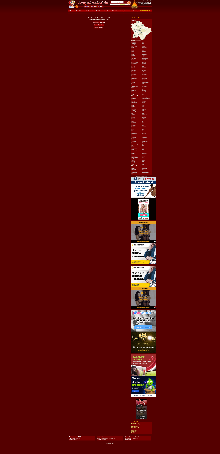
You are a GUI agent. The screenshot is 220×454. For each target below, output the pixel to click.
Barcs (132, 99)
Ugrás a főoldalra (99, 27)
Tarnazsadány (134, 83)
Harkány (143, 102)
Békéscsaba (134, 146)
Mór (132, 130)
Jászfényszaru (134, 62)
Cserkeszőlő (144, 47)
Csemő (132, 47)
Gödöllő (143, 55)
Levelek (133, 66)
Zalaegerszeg (144, 141)
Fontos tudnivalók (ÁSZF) (75, 436)
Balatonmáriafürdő (146, 98)
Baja (132, 145)
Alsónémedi (133, 43)
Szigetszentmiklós (145, 172)
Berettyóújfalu (134, 46)
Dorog (132, 119)
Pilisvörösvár (134, 133)
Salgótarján (144, 78)
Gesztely (133, 55)
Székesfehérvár (145, 136)
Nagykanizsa (134, 132)
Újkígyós (143, 162)
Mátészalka (144, 67)
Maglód (132, 67)
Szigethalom (134, 172)
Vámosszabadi (134, 140)
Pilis (143, 77)
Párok (117, 10)
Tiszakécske (134, 162)
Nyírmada (144, 75)
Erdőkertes (144, 51)
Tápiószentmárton (145, 82)
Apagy (143, 43)
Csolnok (143, 118)
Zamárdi (133, 110)
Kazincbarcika (134, 63)
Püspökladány (134, 78)
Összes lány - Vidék (99, 25)
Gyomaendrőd (134, 150)
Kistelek (143, 156)
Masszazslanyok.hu (136, 424)
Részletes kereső (100, 10)
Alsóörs (143, 113)
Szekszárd (133, 109)
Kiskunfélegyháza (135, 154)
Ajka (132, 113)
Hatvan (132, 59)
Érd (142, 121)
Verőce (132, 94)
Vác (132, 91)
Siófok (143, 107)
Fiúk (113, 10)
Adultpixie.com (134, 432)
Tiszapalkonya (134, 86)
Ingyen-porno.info (135, 428)
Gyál (143, 169)
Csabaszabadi (134, 148)
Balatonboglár (145, 97)
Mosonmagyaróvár (146, 130)
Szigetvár (144, 109)
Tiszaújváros (144, 86)
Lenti (132, 129)
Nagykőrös (133, 71)
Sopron (143, 134)
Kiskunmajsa (134, 156)
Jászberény (144, 60)
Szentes (133, 161)
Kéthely (143, 103)
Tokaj (132, 87)
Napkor (143, 71)
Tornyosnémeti (145, 87)
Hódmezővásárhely (135, 152)
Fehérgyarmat (134, 52)
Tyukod (143, 89)
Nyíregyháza (144, 74)
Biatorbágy (144, 117)
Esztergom (133, 122)
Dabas (132, 149)
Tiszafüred (144, 85)
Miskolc (143, 69)
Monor (143, 170)
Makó (143, 157)
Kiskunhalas (144, 154)
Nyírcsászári (134, 74)
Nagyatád (133, 106)
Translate (122, 4)
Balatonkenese (134, 115)
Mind (143, 94)
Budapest (133, 20)
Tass (143, 161)
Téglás (143, 83)
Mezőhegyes (134, 158)
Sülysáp (143, 79)
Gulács (143, 56)
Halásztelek (133, 170)
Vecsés (143, 93)
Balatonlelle (133, 98)
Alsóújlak (133, 114)
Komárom (133, 128)
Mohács (143, 105)
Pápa (143, 132)
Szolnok (133, 82)
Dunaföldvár (134, 102)
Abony (143, 42)
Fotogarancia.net (135, 427)
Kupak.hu (133, 431)
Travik (121, 10)
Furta (132, 54)
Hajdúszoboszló (145, 58)
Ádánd (132, 97)
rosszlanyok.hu (144, 176)
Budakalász (133, 166)
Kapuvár (133, 126)
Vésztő (132, 164)
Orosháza (144, 158)
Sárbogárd (144, 133)
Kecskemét (144, 153)
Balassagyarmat (145, 44)
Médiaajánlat (128, 439)
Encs (132, 51)
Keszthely (144, 126)
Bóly (143, 99)
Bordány (143, 146)
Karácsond (144, 62)
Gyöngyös (133, 58)
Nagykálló (133, 70)
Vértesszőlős (144, 140)
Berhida (133, 117)
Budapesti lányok (79, 10)
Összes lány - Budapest (99, 22)
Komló (132, 105)
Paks (143, 106)
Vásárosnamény (134, 93)
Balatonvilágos (145, 115)
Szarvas (143, 81)
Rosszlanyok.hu (135, 423)
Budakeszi (144, 166)
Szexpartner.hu (134, 426)
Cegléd (143, 46)
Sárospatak (133, 79)
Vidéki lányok (89, 10)
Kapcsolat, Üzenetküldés (74, 438)
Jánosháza (133, 125)
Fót (142, 52)
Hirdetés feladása (73, 439)
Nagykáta (144, 70)
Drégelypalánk (145, 48)
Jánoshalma (144, 152)
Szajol (132, 81)
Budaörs (133, 168)
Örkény (133, 77)
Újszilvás (144, 90)
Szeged (143, 160)
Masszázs (127, 10)
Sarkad (132, 160)
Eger (143, 50)
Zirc (132, 142)
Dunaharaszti (144, 168)
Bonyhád (133, 101)
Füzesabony (144, 54)
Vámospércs (144, 91)
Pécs (132, 107)
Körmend (144, 128)
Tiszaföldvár (134, 85)
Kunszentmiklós (134, 157)
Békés (143, 145)
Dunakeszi (133, 169)
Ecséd (132, 50)
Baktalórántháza (134, 44)
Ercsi (132, 121)
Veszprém (133, 141)
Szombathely (144, 137)
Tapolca (133, 138)
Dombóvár (144, 101)
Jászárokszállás (134, 60)
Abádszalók (133, 42)
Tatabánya (144, 138)
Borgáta (133, 118)
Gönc (132, 56)
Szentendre (133, 137)
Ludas (143, 66)
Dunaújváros (144, 119)
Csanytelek (144, 148)
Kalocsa (133, 153)
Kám (143, 125)
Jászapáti (144, 59)
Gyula (143, 150)
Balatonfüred (144, 114)
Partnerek (134, 10)
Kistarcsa (144, 63)
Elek (143, 149)
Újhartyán (133, 90)
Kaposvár (133, 103)
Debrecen (133, 48)
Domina (109, 10)
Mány (143, 129)
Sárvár (132, 134)
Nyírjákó (133, 75)
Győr (143, 122)
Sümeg (132, 136)
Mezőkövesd (134, 69)
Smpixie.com (134, 430)
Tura (132, 89)
